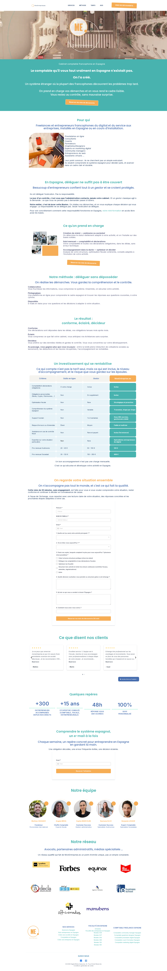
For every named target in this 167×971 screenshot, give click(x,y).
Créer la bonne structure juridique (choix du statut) (76, 558)
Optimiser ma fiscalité (66, 564)
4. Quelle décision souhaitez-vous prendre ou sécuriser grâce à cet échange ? (83, 577)
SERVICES (71, 5)
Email (58, 525)
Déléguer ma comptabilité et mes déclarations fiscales (77, 561)
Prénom (59, 508)
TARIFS (93, 5)
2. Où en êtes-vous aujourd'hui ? (68, 543)
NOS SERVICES (68, 927)
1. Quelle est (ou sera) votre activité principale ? (73, 533)
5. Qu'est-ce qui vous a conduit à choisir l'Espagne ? (74, 592)
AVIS (101, 5)
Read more (35, 662)
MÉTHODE (82, 5)
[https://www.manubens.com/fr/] (97, 908)
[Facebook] (81, 960)
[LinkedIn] (86, 960)
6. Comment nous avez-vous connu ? (68, 608)
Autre (60, 572)
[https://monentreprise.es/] (38, 5)
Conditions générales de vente (83, 966)
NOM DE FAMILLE (62, 516)
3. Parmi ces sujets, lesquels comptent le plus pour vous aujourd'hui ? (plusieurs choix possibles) (83, 554)
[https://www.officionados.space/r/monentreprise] (69, 908)
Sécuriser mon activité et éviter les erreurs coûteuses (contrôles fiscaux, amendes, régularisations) (83, 568)
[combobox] (83, 537)
